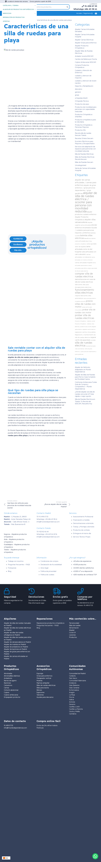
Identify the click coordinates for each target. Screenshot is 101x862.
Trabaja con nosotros (15, 561)
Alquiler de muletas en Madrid (15, 644)
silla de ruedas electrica (83, 344)
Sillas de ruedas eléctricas (46, 685)
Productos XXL (80, 130)
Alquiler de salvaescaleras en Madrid (17, 642)
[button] (95, 856)
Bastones (7, 683)
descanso (78, 89)
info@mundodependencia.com (48, 522)
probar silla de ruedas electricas (84, 317)
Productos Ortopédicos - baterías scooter (85, 321)
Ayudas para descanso (45, 697)
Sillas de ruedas (74, 625)
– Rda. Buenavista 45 (14, 524)
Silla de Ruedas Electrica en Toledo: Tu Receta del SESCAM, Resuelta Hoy (85, 401)
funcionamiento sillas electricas (84, 291)
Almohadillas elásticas (12, 676)
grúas (77, 95)
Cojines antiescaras (11, 695)
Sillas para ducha (43, 688)
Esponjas (40, 673)
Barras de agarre (10, 681)
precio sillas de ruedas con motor (85, 304)
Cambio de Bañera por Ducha (86, 59)
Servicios (7, 13)
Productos (73, 637)
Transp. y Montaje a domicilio (83, 527)
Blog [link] (38, 628)
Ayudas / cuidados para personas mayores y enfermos (86, 230)
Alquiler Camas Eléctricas (84, 40)
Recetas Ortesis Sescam (84, 138)
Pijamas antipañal (43, 683)
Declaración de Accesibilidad (51, 565)
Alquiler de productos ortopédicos (18, 9)
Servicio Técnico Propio (81, 537)
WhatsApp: (47, 519)
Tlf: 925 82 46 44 (43, 532)
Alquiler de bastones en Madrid (15, 649)
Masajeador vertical (44, 678)
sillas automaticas (79, 348)
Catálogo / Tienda (10, 5)
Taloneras (40, 695)
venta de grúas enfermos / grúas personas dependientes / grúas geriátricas (86, 351)
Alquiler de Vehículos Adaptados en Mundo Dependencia (83, 369)
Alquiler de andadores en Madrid (16, 647)
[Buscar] (67, 7)
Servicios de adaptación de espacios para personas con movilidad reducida (85, 149)
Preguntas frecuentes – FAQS (19, 565)
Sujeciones (40, 692)
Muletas (39, 681)
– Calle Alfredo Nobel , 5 (16, 522)
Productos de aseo (82, 104)
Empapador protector (12, 697)
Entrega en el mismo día (82, 533)
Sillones (39, 690)
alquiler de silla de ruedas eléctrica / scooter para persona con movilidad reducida (86, 202)
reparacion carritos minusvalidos (85, 332)
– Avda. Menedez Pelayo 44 (17, 519)
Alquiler (72, 630)
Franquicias (12, 568)
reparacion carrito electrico (88, 329)
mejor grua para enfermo (89, 298)
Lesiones (72, 635)
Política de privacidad (48, 571)
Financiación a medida (81, 520)
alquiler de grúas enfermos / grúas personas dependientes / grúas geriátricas (85, 189)
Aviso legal (44, 568)
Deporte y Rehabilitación (84, 86)
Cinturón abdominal (11, 690)
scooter (93, 340)
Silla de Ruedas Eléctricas (84, 154)
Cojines (6, 692)
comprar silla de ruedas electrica (84, 275)
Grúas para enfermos (44, 676)
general (78, 92)
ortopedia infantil (81, 98)
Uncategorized (80, 165)
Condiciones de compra (49, 561)
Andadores (8, 678)
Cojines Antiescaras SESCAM (85, 62)
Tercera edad (74, 623)
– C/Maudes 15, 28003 (15, 517)
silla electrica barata (91, 346)
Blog (9, 571)
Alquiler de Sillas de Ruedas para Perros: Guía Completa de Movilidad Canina (85, 377)
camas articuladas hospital (83, 262)
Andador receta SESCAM (84, 56)
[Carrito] (96, 13)
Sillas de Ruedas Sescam (84, 162)
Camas (6, 688)
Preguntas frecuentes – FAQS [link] (48, 625)
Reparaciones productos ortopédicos (50, 623)
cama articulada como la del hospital (83, 249)
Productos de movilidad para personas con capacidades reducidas (85, 109)
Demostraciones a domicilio (83, 523)
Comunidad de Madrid (77, 673)
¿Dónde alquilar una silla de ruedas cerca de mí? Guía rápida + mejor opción (85, 394)
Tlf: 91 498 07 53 (42, 517)
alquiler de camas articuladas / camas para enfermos (85, 182)
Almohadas (8, 673)
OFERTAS (6, 21)
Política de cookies (47, 575)
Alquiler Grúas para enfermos (86, 43)
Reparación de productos (13, 17)
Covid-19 (72, 633)
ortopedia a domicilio (80, 301)
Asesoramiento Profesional (83, 517)
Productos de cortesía (81, 530)
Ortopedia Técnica (82, 101)
